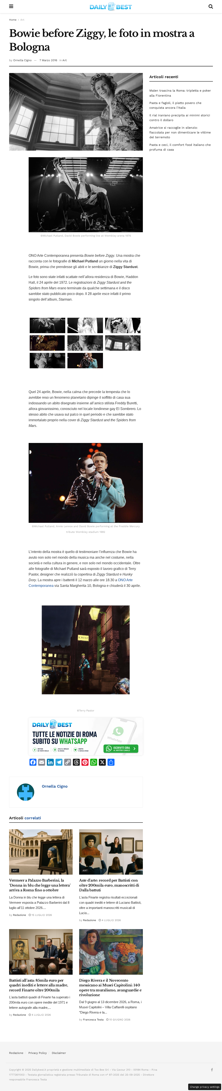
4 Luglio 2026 (111, 920)
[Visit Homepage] (111, 6)
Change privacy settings (204, 1086)
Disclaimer (59, 1053)
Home (12, 19)
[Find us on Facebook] (212, 1070)
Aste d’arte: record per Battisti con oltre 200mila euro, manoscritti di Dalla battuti (109, 885)
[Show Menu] (11, 6)
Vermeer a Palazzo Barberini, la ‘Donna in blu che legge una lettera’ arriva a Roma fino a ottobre (39, 885)
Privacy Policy (37, 1053)
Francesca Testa (93, 1019)
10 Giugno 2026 (119, 1019)
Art (22, 19)
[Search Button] (211, 6)
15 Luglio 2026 (41, 915)
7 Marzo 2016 (48, 60)
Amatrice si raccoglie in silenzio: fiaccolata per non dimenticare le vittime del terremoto (180, 132)
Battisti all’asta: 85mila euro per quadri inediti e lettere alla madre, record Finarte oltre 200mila (38, 985)
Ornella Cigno (22, 60)
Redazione (19, 915)
